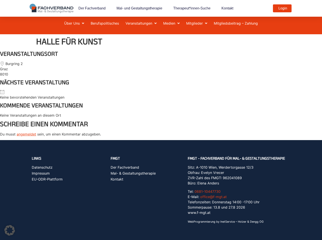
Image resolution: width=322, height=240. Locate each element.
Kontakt (227, 8)
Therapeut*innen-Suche (192, 8)
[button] (9, 230)
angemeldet (26, 134)
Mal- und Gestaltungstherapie (139, 8)
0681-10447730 (208, 191)
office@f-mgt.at (213, 197)
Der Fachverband (92, 8)
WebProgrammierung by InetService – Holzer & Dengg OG (226, 221)
